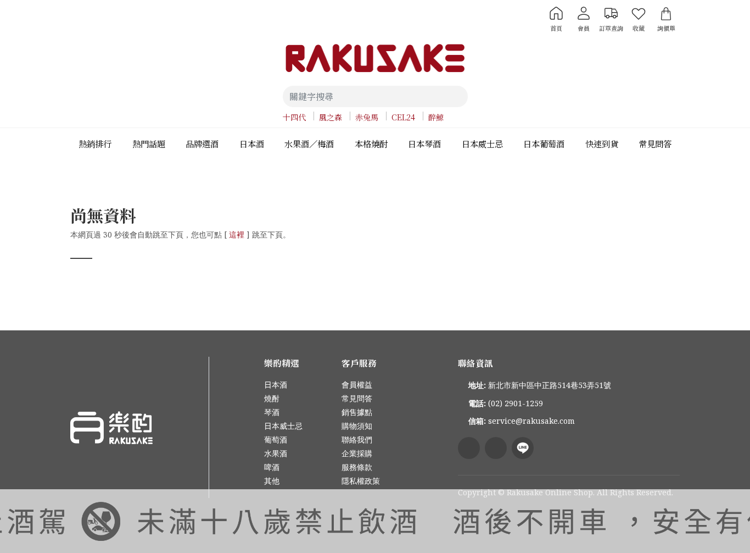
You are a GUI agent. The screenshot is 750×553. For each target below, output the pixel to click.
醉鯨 (436, 117)
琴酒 (271, 412)
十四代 (294, 117)
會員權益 (357, 384)
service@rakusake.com (531, 421)
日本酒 (275, 384)
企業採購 (357, 453)
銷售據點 (357, 412)
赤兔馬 (366, 117)
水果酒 (275, 453)
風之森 (330, 117)
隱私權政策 (361, 480)
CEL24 (403, 117)
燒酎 (271, 398)
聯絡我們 (357, 439)
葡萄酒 (275, 439)
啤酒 (271, 467)
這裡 (236, 234)
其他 (271, 480)
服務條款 (357, 467)
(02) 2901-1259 (515, 403)
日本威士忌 (283, 426)
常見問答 (357, 398)
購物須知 (357, 426)
